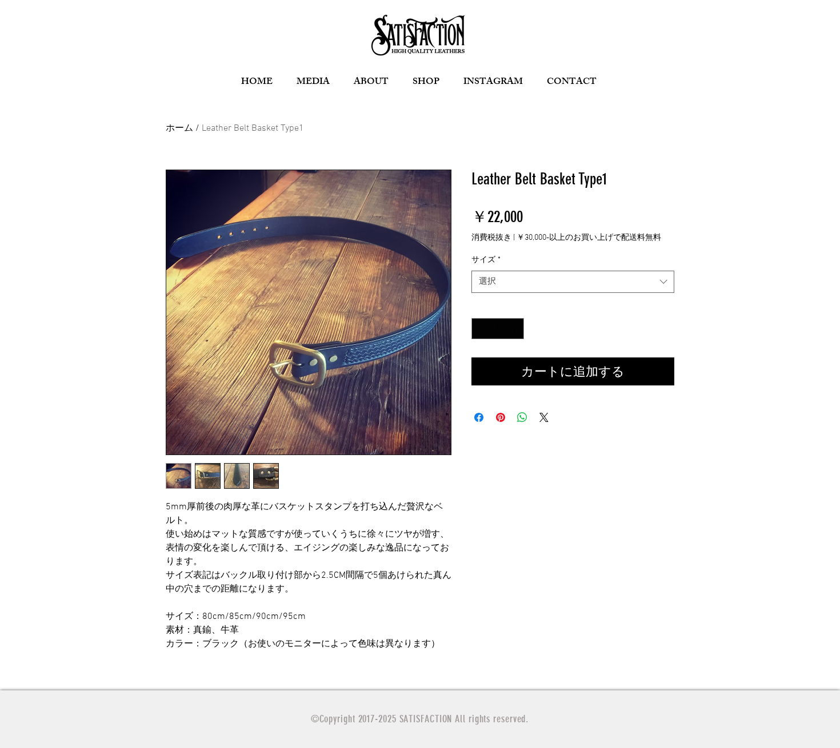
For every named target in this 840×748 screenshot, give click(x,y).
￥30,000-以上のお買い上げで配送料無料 (589, 238)
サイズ (486, 260)
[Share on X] (544, 417)
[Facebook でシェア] (479, 417)
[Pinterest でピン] (500, 417)
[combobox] (572, 282)
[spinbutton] (497, 329)
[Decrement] (480, 329)
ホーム (179, 128)
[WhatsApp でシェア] (522, 417)
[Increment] (515, 329)
